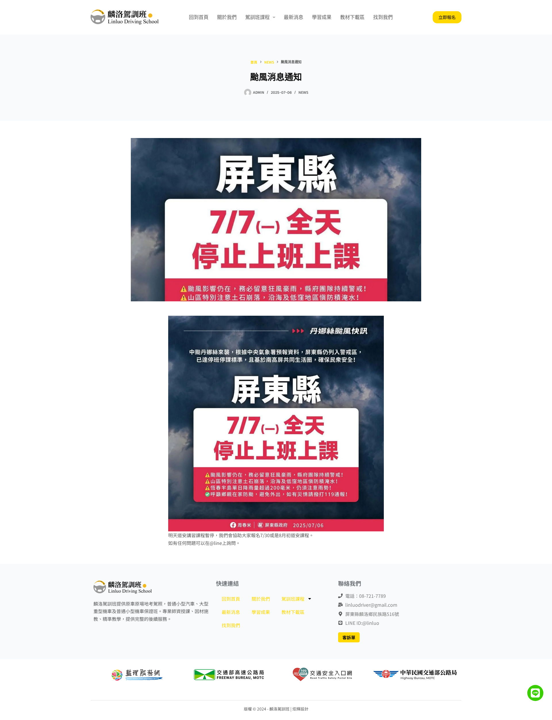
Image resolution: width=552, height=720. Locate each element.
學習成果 (321, 17)
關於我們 (227, 17)
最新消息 (293, 17)
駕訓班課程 (257, 17)
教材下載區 (352, 17)
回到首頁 (198, 17)
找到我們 (383, 17)
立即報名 (447, 17)
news (303, 92)
